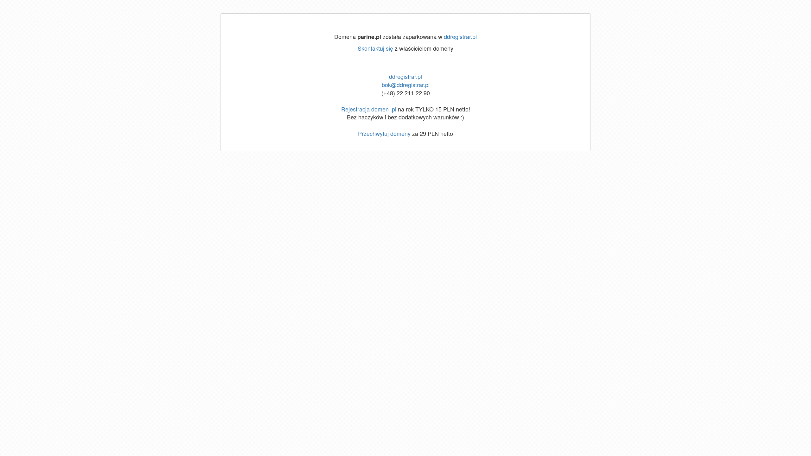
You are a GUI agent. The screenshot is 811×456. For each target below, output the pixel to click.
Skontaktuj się (375, 48)
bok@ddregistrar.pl (406, 84)
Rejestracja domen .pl (368, 109)
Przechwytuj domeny (384, 133)
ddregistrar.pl (460, 36)
